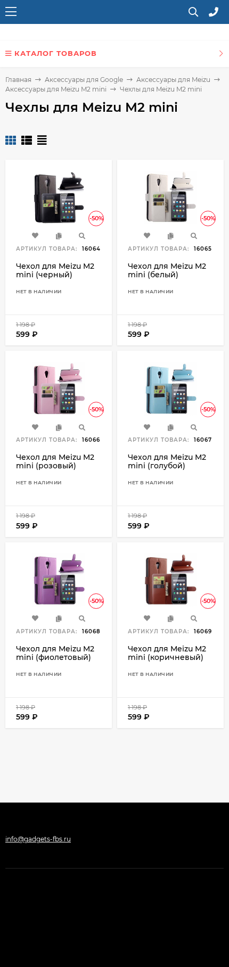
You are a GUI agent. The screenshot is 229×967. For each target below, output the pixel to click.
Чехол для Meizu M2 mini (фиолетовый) (55, 653)
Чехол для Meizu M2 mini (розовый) (55, 461)
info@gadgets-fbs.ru (38, 839)
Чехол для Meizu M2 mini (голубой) (167, 461)
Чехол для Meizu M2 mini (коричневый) (167, 653)
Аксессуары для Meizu (173, 80)
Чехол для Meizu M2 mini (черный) (55, 270)
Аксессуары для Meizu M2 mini (56, 89)
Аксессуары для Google (84, 80)
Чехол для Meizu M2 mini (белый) (167, 270)
